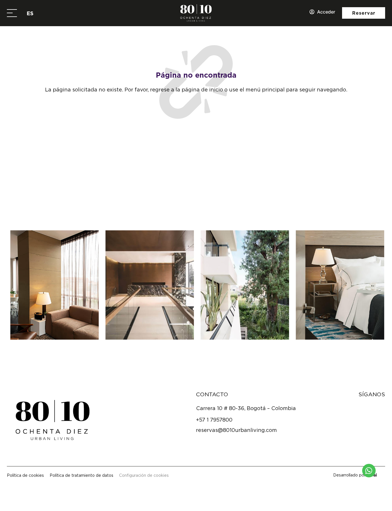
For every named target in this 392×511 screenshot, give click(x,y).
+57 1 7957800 (214, 419)
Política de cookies (25, 475)
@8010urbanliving (202, 202)
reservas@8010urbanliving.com (236, 430)
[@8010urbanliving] (164, 202)
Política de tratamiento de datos (81, 475)
